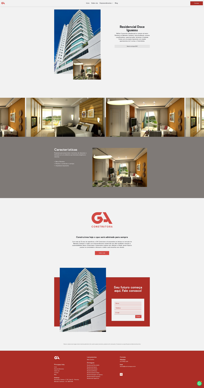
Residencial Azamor (92, 367)
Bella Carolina (90, 359)
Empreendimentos (59, 369)
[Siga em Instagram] (121, 374)
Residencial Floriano (92, 370)
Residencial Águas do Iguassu (95, 374)
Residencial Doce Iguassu (93, 376)
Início (87, 3)
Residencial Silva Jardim (93, 365)
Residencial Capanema (93, 378)
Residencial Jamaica (92, 369)
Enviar (138, 316)
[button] (199, 383)
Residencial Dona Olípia (93, 372)
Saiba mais (102, 253)
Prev (16, 117)
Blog (116, 3)
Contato (196, 3)
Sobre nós (94, 3)
